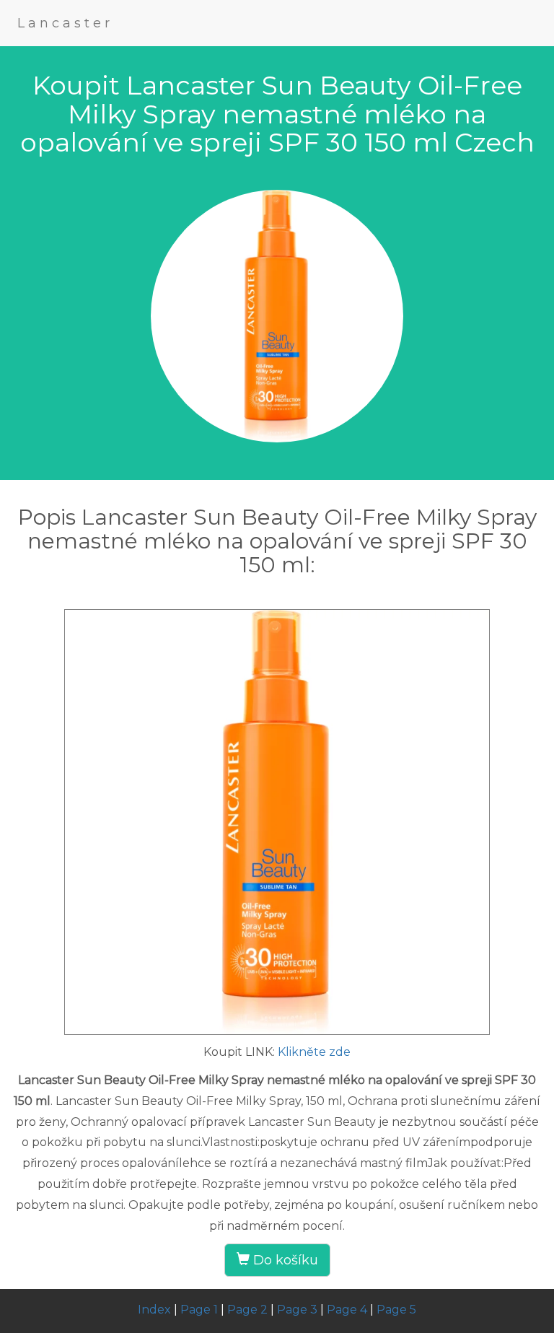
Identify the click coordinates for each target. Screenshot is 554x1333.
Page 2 (247, 1309)
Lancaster (65, 23)
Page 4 (347, 1309)
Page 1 (199, 1309)
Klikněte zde (314, 1052)
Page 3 (297, 1309)
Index (154, 1309)
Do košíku (284, 1260)
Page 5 (396, 1309)
